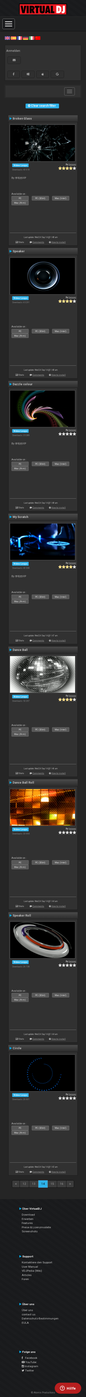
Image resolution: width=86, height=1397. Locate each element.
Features (27, 1223)
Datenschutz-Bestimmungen (40, 1318)
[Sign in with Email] (14, 60)
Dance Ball (20, 650)
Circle (17, 1048)
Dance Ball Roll (23, 782)
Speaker (19, 251)
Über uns (27, 1310)
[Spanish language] (13, 38)
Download (28, 1214)
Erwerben (27, 1219)
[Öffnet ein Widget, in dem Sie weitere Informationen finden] (68, 1389)
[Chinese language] (37, 38)
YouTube (30, 1362)
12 (24, 1184)
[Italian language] (31, 38)
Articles (27, 1275)
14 (43, 1184)
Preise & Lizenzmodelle (36, 1227)
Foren (25, 1279)
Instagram (31, 1366)
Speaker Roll (22, 915)
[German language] (25, 38)
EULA (25, 1322)
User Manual (30, 1266)
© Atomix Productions (43, 1392)
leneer (72, 164)
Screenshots (30, 1231)
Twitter (29, 1370)
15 (52, 1184)
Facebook (30, 1358)
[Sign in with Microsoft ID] (28, 74)
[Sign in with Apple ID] (42, 74)
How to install (58, 242)
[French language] (19, 38)
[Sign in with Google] (57, 74)
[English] (7, 38)
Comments (38, 242)
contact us (28, 1314)
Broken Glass (22, 118)
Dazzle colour (22, 384)
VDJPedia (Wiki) (32, 1270)
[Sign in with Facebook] (13, 74)
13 (33, 1184)
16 (61, 1184)
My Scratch (20, 517)
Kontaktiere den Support (37, 1262)
